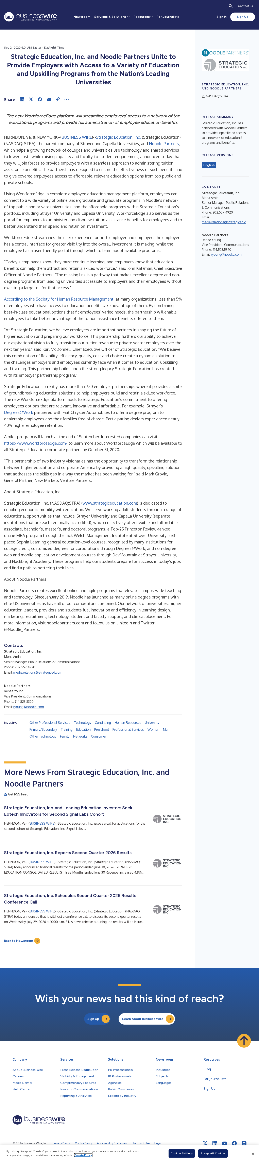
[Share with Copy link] (57, 99)
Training (66, 729)
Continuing (103, 723)
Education (83, 729)
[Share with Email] (49, 99)
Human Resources (128, 723)
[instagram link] (244, 1143)
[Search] (230, 6)
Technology (82, 723)
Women (153, 729)
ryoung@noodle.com (28, 707)
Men (166, 729)
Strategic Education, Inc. (118, 137)
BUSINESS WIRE (77, 137)
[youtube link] (224, 1143)
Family (64, 736)
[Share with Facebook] (40, 99)
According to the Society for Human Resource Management (59, 299)
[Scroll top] (244, 1041)
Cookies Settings (182, 1153)
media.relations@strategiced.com (37, 672)
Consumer (98, 736)
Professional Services (128, 729)
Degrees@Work (18, 412)
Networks (80, 736)
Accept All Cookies (213, 1153)
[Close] (253, 1154)
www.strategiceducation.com (110, 503)
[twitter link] (205, 1143)
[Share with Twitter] (31, 99)
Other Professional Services (50, 723)
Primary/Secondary (43, 729)
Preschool (101, 729)
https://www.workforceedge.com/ (36, 443)
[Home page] (30, 16)
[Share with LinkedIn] (22, 99)
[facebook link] (234, 1143)
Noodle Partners (164, 143)
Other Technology (43, 736)
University (152, 723)
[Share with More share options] (66, 99)
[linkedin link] (214, 1143)
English (208, 165)
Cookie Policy (83, 1155)
